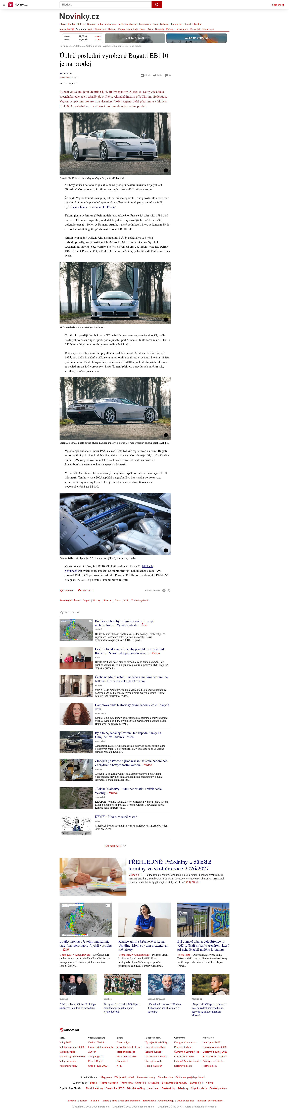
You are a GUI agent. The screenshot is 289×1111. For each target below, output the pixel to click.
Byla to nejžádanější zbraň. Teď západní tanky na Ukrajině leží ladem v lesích (128, 734)
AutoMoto (81, 29)
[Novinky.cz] (80, 17)
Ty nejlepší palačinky (156, 1042)
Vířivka (209, 1082)
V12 (126, 600)
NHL (119, 1065)
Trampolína (127, 1082)
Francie (108, 600)
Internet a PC (67, 29)
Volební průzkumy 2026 (72, 1047)
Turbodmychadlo (140, 600)
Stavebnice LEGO (115, 1088)
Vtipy (97, 821)
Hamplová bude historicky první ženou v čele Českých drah (132, 706)
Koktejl (197, 24)
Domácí (91, 24)
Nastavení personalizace (210, 1100)
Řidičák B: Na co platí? (215, 1056)
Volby (100, 24)
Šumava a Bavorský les (186, 1051)
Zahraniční (111, 24)
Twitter (83, 1100)
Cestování (100, 29)
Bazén (93, 1082)
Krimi (155, 24)
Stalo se (81, 24)
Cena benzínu (165, 1077)
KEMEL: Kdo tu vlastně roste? (116, 816)
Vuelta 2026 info (96, 1042)
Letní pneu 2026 (211, 1042)
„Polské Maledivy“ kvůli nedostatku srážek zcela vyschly (128, 790)
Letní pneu (153, 1088)
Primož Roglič (95, 1061)
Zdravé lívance (153, 1051)
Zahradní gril (196, 1082)
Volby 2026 (65, 1042)
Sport (143, 29)
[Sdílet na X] (169, 590)
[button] (115, 144)
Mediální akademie (130, 1100)
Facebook (72, 1100)
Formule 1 (122, 1061)
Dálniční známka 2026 (214, 1047)
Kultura (164, 24)
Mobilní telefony (94, 1088)
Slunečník (140, 1082)
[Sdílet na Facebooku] (164, 590)
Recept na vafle (154, 1061)
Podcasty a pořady (128, 29)
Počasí (169, 29)
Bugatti (86, 600)
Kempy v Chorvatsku (185, 1042)
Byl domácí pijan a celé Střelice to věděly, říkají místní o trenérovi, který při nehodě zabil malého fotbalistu (203, 945)
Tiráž (114, 1100)
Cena (118, 600)
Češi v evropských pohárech (190, 1077)
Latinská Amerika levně (186, 1061)
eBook (147, 75)
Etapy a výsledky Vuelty (100, 1047)
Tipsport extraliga (126, 1051)
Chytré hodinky (199, 1088)
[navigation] (4, 4)
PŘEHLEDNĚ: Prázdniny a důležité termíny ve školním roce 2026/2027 (169, 865)
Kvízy (150, 29)
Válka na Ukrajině (128, 24)
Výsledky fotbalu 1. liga (129, 1047)
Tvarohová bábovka (156, 1056)
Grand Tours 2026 (97, 1065)
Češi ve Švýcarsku (184, 1056)
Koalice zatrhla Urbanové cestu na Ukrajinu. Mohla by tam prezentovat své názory (143, 945)
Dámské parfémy (136, 1088)
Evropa (98, 685)
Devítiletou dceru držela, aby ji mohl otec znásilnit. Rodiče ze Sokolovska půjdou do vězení (130, 651)
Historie (112, 29)
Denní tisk (195, 29)
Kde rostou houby (145, 1077)
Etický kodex (149, 1100)
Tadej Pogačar (95, 1056)
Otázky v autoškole (213, 1061)
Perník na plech (154, 1065)
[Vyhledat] (157, 4)
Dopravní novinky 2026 (215, 1051)
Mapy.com (106, 1077)
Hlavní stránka (67, 24)
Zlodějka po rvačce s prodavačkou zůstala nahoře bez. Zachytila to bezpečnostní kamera (131, 762)
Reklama (94, 1100)
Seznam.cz (278, 4)
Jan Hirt (92, 1051)
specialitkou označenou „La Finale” (94, 207)
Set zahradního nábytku (174, 1082)
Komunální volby (68, 1065)
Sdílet (159, 75)
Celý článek (192, 882)
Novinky (64, 73)
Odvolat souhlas (185, 1100)
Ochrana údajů (166, 1100)
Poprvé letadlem (182, 1047)
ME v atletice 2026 (126, 1056)
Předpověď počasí (124, 1077)
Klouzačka (153, 1082)
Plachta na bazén (109, 1082)
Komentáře (145, 24)
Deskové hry (168, 1088)
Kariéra (105, 1100)
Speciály (159, 29)
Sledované (208, 29)
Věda (90, 29)
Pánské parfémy (218, 1088)
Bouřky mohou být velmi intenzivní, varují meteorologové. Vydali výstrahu (124, 623)
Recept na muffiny (155, 1047)
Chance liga (123, 1042)
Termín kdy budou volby (72, 1056)
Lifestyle (187, 24)
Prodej (96, 600)
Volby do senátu (68, 1061)
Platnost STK (210, 1065)
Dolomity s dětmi (183, 1065)
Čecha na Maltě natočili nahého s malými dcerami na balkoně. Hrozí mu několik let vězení (131, 679)
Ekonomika (175, 24)
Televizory (183, 1088)
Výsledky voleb (67, 1051)
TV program (181, 29)
